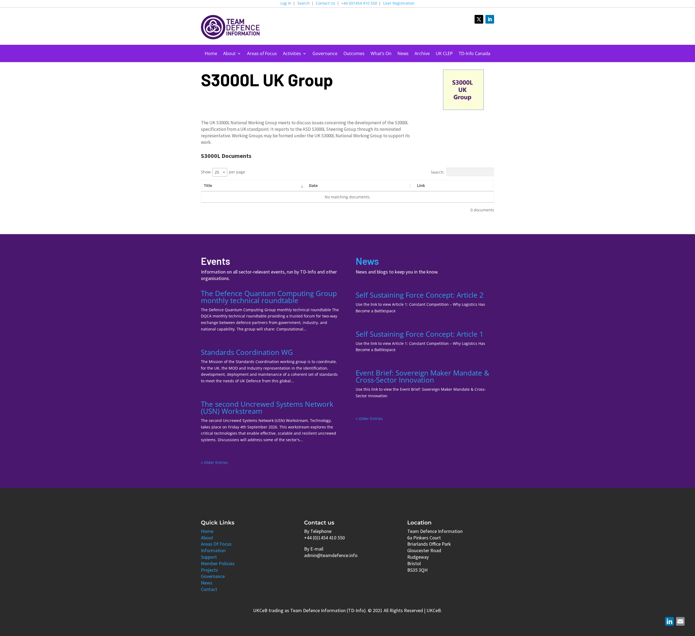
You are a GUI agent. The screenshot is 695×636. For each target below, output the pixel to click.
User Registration (399, 3)
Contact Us (325, 3)
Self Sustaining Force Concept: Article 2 (420, 295)
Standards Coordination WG (247, 352)
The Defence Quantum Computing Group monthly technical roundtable (269, 296)
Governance (324, 54)
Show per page (223, 172)
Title (208, 185)
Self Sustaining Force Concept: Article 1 (420, 334)
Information (213, 550)
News (403, 54)
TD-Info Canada (474, 54)
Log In (285, 3)
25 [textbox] (217, 172)
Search (303, 3)
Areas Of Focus (216, 544)
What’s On (381, 54)
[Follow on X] (479, 19)
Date (313, 185)
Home (211, 54)
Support (209, 557)
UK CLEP (444, 54)
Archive (422, 54)
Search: (437, 172)
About (229, 54)
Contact (209, 589)
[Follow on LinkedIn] (489, 19)
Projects (209, 570)
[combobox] (219, 172)
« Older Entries (214, 462)
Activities (292, 54)
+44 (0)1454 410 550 (359, 3)
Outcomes (354, 54)
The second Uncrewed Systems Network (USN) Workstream (267, 407)
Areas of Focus (262, 54)
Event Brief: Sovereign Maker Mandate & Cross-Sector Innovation (422, 376)
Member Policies (218, 563)
